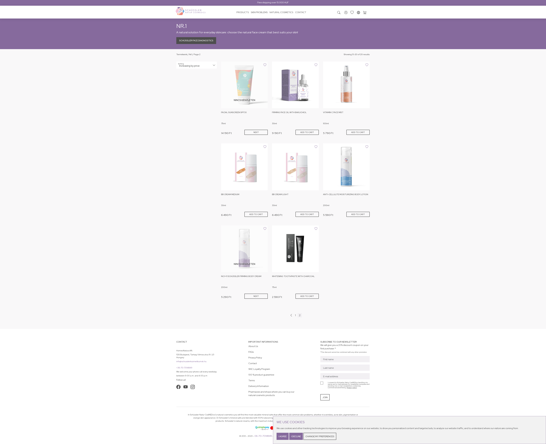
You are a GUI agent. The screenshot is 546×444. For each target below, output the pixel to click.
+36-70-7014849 (184, 367)
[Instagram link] (193, 387)
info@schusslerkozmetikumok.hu (191, 361)
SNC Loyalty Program (259, 369)
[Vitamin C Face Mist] (346, 85)
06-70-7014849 (263, 435)
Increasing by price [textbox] (189, 65)
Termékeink (181, 54)
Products (242, 12)
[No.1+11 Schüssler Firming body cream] (244, 248)
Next (256, 132)
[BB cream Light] (295, 166)
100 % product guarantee (261, 374)
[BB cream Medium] (244, 166)
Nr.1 (190, 54)
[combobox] (196, 65)
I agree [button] (283, 436)
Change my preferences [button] (319, 436)
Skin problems (259, 12)
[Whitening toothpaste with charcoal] (295, 248)
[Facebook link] (178, 387)
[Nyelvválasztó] (358, 13)
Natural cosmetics (281, 12)
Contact (300, 12)
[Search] (338, 13)
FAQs (251, 351)
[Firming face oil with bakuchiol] (295, 85)
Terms (251, 380)
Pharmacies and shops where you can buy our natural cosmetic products (271, 393)
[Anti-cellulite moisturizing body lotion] (346, 166)
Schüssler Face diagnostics (196, 40)
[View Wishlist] (352, 12)
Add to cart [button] (307, 132)
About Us (253, 346)
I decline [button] (296, 436)
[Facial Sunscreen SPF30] (244, 85)
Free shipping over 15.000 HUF (273, 2)
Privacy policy (352, 387)
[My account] (346, 13)
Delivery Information (258, 386)
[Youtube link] (185, 387)
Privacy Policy (255, 357)
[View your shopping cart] (365, 12)
